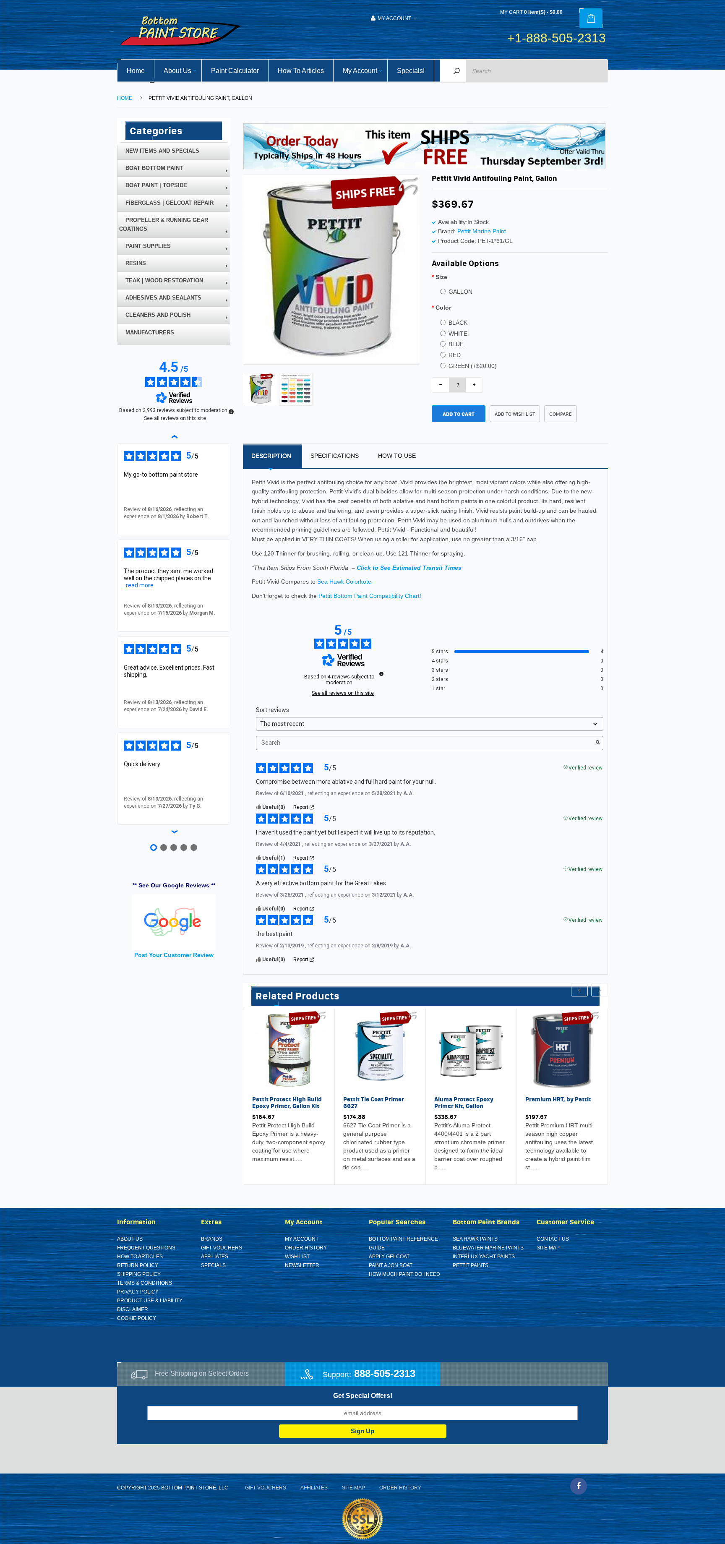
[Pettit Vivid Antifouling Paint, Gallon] (260, 388)
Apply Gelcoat (389, 1257)
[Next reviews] (174, 831)
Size (441, 277)
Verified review (585, 767)
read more (140, 585)
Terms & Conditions (144, 1283)
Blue (456, 344)
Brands (211, 1239)
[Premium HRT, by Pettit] (562, 1049)
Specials (213, 1265)
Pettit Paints (470, 1265)
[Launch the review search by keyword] (598, 743)
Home (124, 98)
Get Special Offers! (362, 1395)
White (458, 333)
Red (455, 355)
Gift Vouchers (221, 1248)
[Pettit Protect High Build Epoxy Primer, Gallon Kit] (289, 1049)
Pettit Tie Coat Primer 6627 (373, 1102)
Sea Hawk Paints (475, 1239)
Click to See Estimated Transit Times (409, 567)
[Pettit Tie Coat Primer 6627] (380, 1049)
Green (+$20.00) (473, 366)
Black (458, 322)
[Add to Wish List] (260, 1160)
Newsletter (302, 1265)
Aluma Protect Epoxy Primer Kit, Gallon (463, 1102)
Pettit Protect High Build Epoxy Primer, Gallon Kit (287, 1102)
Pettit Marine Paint (481, 231)
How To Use (397, 455)
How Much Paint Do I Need (404, 1274)
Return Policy (137, 1265)
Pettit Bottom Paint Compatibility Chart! (369, 595)
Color (443, 307)
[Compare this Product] (279, 1160)
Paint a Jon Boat (390, 1265)
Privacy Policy (138, 1292)
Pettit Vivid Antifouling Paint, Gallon (200, 98)
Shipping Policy (139, 1274)
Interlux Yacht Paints (484, 1257)
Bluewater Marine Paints (488, 1248)
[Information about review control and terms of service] (381, 673)
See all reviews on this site (343, 693)
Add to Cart (459, 414)
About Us (130, 1239)
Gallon (460, 291)
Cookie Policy (136, 1318)
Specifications (334, 455)
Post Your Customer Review (174, 955)
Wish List (297, 1257)
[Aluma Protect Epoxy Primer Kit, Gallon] (471, 1049)
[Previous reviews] (174, 436)
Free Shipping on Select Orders (202, 1373)
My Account (301, 1239)
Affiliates (214, 1257)
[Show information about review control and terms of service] (231, 411)
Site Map (548, 1248)
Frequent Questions (146, 1248)
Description (271, 455)
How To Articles (140, 1257)
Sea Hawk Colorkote (344, 581)
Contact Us (553, 1239)
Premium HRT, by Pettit (558, 1099)
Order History (306, 1248)
